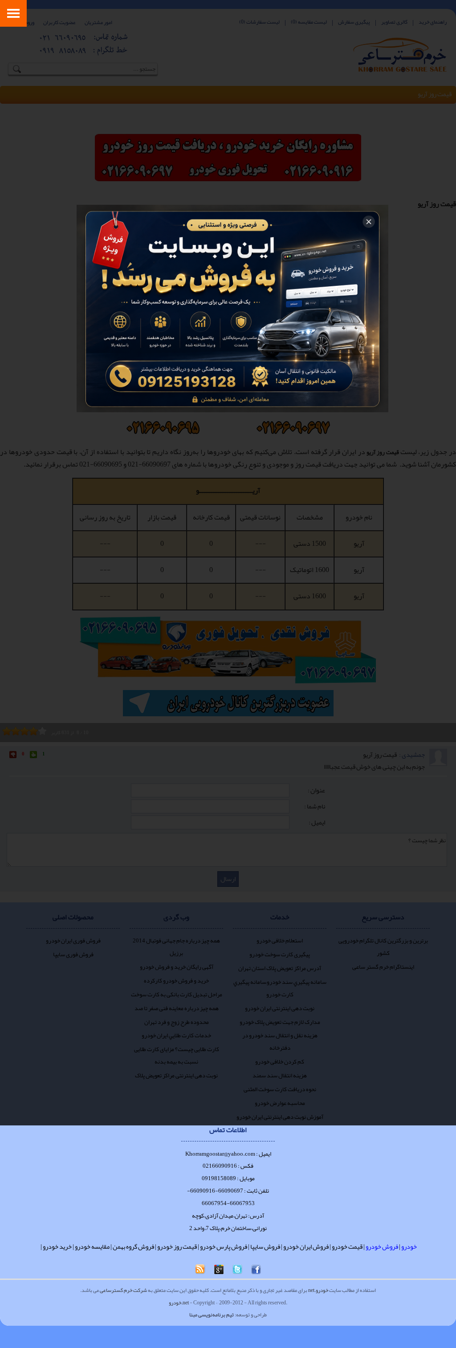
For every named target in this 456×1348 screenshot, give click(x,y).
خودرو (409, 1246)
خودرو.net (318, 1290)
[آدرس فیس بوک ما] (256, 1269)
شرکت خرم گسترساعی (123, 1290)
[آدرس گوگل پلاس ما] (219, 1269)
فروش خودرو (381, 1246)
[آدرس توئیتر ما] (237, 1269)
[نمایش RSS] (200, 1269)
